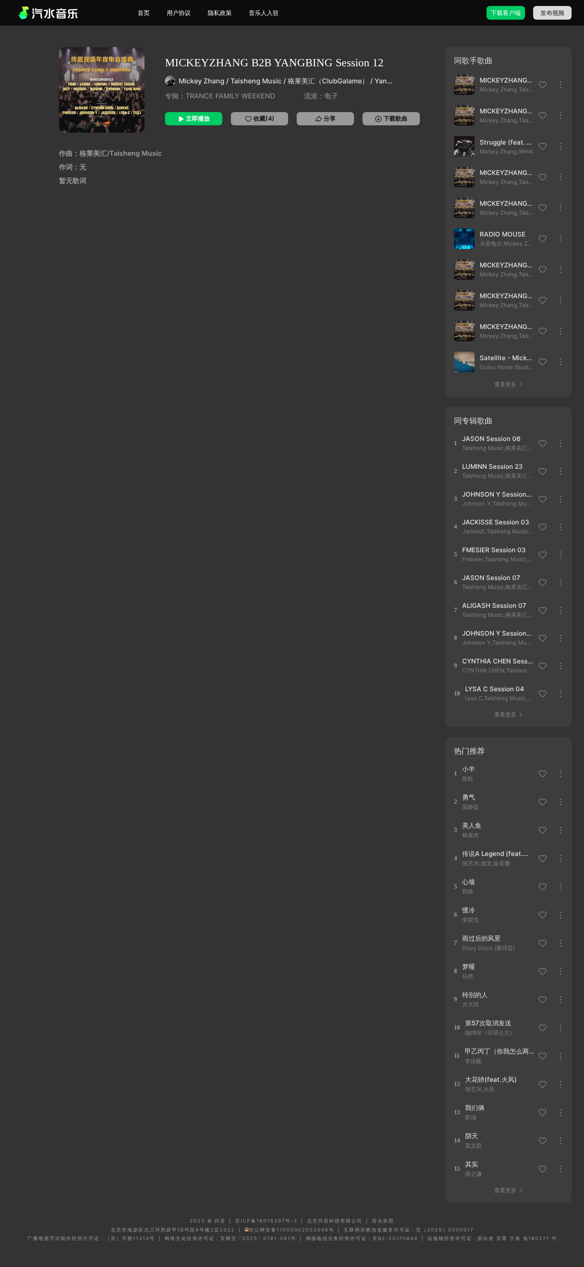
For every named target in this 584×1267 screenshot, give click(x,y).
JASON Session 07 (491, 578)
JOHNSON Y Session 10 (497, 633)
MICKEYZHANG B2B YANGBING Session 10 (507, 265)
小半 (468, 769)
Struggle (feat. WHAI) (507, 142)
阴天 (471, 1136)
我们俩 (474, 1108)
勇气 (468, 797)
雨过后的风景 (481, 938)
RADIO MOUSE (502, 234)
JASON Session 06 (491, 439)
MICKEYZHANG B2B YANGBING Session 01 (507, 296)
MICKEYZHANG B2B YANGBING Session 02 (507, 80)
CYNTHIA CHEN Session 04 (497, 661)
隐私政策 (220, 12)
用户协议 (179, 12)
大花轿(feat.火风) (491, 1079)
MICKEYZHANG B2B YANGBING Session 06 (507, 111)
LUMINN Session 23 (492, 466)
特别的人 (475, 995)
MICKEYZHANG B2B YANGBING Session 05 (507, 327)
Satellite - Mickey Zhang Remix (507, 358)
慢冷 (468, 910)
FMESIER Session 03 (494, 550)
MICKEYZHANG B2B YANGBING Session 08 (507, 203)
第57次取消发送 (488, 1023)
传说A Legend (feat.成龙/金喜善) (497, 854)
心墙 (468, 882)
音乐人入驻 (264, 12)
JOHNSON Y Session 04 (497, 494)
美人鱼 (471, 825)
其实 (471, 1164)
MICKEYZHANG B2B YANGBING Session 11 (507, 173)
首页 (144, 12)
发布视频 (552, 12)
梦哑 (468, 966)
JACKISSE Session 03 (495, 522)
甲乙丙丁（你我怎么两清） (500, 1051)
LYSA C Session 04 (494, 689)
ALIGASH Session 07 (494, 605)
